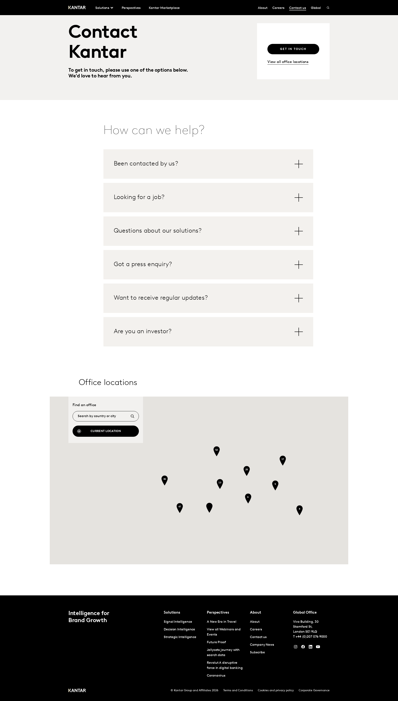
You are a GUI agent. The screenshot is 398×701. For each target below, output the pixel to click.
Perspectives (131, 8)
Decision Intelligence (179, 629)
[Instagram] (295, 647)
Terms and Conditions (238, 690)
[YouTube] (310, 647)
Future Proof (216, 642)
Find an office (84, 405)
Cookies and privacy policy (276, 690)
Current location (106, 431)
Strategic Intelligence (180, 637)
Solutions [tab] (102, 8)
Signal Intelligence (178, 622)
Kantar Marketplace (164, 8)
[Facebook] (303, 647)
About (262, 8)
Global (316, 8)
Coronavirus (216, 675)
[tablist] (208, 247)
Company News (262, 645)
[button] (209, 508)
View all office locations (287, 62)
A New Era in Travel (221, 622)
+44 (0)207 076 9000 (311, 636)
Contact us (297, 8)
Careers (278, 8)
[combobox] (106, 416)
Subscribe (257, 652)
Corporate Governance (314, 690)
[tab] (208, 164)
